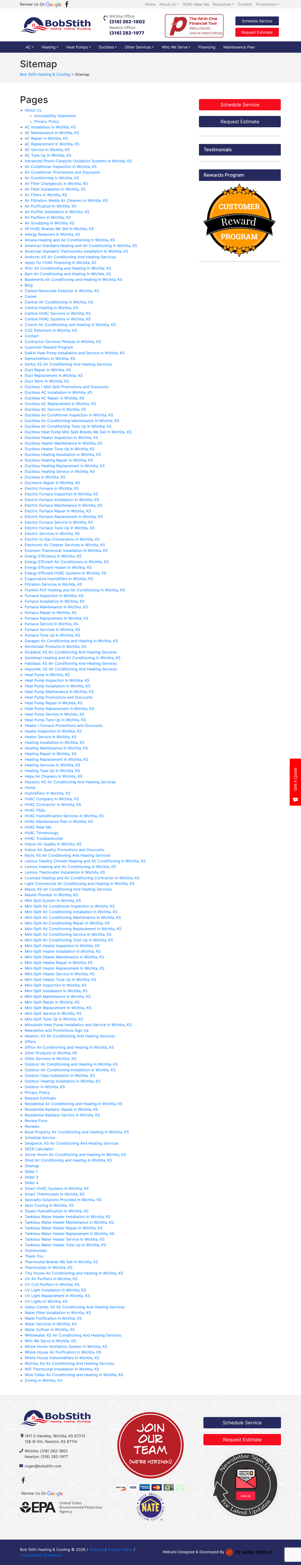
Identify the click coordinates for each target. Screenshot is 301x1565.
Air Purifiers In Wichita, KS (48, 217)
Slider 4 (31, 1182)
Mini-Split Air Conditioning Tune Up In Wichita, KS (69, 940)
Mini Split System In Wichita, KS (53, 900)
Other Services (138, 47)
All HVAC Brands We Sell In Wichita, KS (59, 228)
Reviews (32, 1126)
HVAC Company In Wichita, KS (52, 798)
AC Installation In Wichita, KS (50, 127)
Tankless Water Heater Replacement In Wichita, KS (69, 1233)
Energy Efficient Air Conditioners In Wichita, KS (67, 561)
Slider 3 (31, 1177)
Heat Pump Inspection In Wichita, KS (57, 680)
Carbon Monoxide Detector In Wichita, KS (62, 290)
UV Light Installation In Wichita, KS (55, 1290)
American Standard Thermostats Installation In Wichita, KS (76, 251)
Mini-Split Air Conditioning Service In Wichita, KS (68, 934)
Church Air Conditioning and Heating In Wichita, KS (70, 324)
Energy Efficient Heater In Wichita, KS (58, 567)
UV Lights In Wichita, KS (46, 1301)
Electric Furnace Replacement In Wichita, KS (64, 516)
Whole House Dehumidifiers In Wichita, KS (62, 1357)
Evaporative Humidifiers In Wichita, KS (59, 578)
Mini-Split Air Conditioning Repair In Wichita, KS (67, 923)
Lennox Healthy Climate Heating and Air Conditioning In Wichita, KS (85, 861)
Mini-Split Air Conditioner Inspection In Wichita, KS (70, 906)
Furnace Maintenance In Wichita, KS (56, 607)
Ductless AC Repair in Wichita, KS (54, 398)
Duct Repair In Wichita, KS (48, 369)
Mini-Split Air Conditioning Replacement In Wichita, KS (73, 928)
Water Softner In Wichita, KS (50, 1329)
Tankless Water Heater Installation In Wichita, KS (68, 1216)
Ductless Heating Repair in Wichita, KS (59, 460)
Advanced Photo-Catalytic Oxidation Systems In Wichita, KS (78, 161)
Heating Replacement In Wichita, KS (56, 759)
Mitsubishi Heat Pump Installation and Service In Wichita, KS (78, 1024)
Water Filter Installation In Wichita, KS (58, 1312)
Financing (206, 47)
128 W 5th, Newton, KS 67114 (51, 1441)
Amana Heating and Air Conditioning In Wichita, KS (70, 240)
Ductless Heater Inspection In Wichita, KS (61, 437)
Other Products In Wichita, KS (51, 1053)
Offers (30, 1041)
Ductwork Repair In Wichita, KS (52, 482)
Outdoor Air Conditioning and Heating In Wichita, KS (71, 1064)
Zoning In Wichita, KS (43, 1380)
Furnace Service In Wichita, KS (51, 623)
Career (31, 296)
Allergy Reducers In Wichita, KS (52, 234)
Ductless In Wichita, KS (45, 477)
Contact (32, 336)
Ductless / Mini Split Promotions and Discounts (66, 386)
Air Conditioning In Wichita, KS (52, 177)
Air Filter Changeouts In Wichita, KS (56, 183)
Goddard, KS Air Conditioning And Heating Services (71, 652)
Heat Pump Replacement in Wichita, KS (59, 708)
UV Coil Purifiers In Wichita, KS (52, 1284)
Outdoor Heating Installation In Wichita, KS (62, 1081)
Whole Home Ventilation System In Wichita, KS (66, 1346)
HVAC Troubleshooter (44, 838)
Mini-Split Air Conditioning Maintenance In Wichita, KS (73, 917)
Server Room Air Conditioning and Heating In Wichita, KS (75, 1154)
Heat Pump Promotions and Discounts (59, 697)
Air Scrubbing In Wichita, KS (49, 223)
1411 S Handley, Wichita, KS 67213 (55, 1436)
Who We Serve (175, 47)
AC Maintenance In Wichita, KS (52, 132)
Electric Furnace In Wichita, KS (52, 488)
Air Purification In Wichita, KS (50, 206)
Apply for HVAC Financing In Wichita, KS (60, 262)
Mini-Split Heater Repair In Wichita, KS (59, 962)
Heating (48, 47)
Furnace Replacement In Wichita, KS (56, 618)
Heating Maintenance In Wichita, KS (56, 748)
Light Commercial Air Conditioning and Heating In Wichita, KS (80, 883)
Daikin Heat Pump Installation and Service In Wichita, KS (75, 352)
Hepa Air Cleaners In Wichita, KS (53, 776)
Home (30, 787)
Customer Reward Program (49, 347)
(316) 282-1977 (126, 33)
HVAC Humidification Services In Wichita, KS (64, 815)
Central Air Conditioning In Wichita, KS (59, 302)
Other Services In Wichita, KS (50, 1058)
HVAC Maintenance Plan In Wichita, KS (59, 821)
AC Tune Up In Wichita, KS (48, 155)
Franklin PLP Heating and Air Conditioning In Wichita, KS (75, 590)
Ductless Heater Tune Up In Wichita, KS (60, 448)
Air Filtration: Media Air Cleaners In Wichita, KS (66, 200)
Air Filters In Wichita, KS (46, 194)
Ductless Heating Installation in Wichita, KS (63, 454)
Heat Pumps (77, 47)
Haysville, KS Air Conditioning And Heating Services (71, 669)
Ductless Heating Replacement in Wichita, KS (65, 465)
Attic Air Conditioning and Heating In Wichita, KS (68, 268)
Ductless (106, 47)
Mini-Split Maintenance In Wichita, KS (58, 996)
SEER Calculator (39, 1149)
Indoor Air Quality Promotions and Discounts (64, 849)
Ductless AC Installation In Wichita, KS (58, 392)
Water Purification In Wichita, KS (53, 1318)
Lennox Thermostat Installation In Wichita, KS (65, 872)
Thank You (34, 1256)
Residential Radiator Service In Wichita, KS (62, 1115)
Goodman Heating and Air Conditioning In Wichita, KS (72, 657)
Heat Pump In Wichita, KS (47, 674)
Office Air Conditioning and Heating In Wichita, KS (69, 1047)
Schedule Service (257, 21)
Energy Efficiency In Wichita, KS (53, 556)
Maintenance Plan (239, 47)
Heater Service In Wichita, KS (50, 736)
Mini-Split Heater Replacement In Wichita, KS (64, 968)
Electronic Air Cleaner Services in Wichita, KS (65, 544)
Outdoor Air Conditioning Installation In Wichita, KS (70, 1069)
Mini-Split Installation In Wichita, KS (56, 990)
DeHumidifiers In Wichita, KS (50, 358)
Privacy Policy (46, 121)
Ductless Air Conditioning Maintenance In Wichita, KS (72, 420)
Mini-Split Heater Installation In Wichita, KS (63, 951)
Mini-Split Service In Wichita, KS (53, 1013)
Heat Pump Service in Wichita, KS (54, 714)
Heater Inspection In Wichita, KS (53, 731)
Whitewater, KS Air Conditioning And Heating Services (73, 1335)
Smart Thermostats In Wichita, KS (54, 1194)
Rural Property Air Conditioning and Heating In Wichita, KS (77, 1132)
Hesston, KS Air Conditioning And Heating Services (70, 782)
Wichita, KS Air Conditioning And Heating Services (69, 1363)
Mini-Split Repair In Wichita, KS (52, 1002)
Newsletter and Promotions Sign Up (57, 1030)
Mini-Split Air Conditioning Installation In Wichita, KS (71, 911)
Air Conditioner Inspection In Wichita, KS (61, 166)
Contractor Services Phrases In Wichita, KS (63, 341)
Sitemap (32, 1165)
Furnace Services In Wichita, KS (52, 629)
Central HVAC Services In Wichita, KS (58, 313)
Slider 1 (31, 1171)
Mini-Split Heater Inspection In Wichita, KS (62, 945)
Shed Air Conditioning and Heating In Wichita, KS (68, 1160)
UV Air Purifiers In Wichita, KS (51, 1278)
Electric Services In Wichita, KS (52, 533)
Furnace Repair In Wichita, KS (50, 612)
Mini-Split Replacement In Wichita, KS (58, 1007)
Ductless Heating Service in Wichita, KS (60, 471)
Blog (29, 285)
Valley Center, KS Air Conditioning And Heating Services (75, 1307)
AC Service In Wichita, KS (47, 149)
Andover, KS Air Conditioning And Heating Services (70, 257)
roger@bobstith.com (43, 1466)
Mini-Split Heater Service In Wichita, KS (60, 974)
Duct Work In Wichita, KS (47, 381)
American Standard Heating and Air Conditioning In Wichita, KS (81, 245)
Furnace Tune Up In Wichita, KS (52, 635)
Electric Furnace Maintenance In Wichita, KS (63, 505)
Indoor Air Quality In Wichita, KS (53, 844)
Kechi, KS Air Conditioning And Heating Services (68, 855)
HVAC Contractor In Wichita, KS (53, 804)
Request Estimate (257, 32)
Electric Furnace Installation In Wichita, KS (62, 499)
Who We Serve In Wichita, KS (50, 1340)
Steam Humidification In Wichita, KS (56, 1211)
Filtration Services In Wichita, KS (53, 584)
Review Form (36, 1120)
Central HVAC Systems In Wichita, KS (58, 319)
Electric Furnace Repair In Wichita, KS (58, 511)
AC (28, 47)
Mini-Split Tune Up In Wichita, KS (54, 1019)
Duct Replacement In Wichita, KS (54, 375)
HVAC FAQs (35, 810)
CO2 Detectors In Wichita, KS (51, 330)
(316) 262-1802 (127, 21)
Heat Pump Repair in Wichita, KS (53, 703)
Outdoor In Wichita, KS (45, 1086)
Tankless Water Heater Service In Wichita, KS (64, 1239)
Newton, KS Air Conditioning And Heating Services (70, 1036)
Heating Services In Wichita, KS (52, 765)
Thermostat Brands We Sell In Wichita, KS (61, 1261)
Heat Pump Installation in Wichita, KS (57, 686)
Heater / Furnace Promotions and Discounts (64, 725)
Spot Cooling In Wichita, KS (49, 1205)
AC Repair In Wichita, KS (46, 138)
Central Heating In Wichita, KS (51, 307)
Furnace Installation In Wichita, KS (54, 601)
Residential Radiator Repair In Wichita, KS (61, 1109)
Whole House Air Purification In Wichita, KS (63, 1352)
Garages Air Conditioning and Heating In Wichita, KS (71, 640)
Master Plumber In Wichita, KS (51, 894)
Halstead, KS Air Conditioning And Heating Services (71, 663)
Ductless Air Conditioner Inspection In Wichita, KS (69, 415)
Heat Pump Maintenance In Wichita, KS (59, 691)
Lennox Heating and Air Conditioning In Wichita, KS (70, 866)
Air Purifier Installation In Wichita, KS (57, 211)
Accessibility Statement (55, 115)
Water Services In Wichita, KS (51, 1324)
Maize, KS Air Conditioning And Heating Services (68, 889)
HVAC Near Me (38, 827)
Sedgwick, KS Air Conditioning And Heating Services (72, 1143)
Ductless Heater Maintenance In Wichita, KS (63, 443)
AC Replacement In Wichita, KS (52, 144)
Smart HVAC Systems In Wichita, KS (57, 1188)
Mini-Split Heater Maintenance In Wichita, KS (64, 957)
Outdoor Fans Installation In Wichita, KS (60, 1075)
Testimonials (36, 1250)
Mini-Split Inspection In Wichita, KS (56, 985)
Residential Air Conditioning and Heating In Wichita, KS (73, 1103)
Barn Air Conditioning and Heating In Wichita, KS (68, 273)
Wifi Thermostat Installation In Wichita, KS (62, 1369)
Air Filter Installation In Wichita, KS (55, 189)
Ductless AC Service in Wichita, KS (55, 409)
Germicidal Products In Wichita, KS (55, 646)
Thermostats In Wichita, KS (48, 1267)
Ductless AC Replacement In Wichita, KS (60, 403)
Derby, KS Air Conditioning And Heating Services (68, 364)
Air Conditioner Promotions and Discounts (62, 172)
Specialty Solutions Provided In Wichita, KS (63, 1199)
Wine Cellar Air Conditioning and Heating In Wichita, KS (74, 1374)
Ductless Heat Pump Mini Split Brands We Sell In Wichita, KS (78, 432)
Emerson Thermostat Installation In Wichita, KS (66, 550)
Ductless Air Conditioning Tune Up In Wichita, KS (68, 426)
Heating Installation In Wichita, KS (54, 742)
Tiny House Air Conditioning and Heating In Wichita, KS (74, 1273)
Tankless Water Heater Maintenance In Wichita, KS (69, 1222)
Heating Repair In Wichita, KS (50, 753)
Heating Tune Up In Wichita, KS (52, 770)
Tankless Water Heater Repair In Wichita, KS (64, 1228)
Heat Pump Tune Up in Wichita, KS (55, 719)
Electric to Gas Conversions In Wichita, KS (62, 539)
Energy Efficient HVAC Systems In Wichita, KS (65, 573)
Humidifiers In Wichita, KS (47, 793)
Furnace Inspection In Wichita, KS (54, 595)
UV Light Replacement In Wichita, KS (57, 1295)
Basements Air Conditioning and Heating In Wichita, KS (73, 279)
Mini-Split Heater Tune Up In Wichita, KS (60, 979)
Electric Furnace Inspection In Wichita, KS (61, 494)
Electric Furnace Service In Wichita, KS (59, 522)
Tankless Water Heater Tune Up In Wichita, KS (65, 1244)
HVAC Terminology (41, 832)
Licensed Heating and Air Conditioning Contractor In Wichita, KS (82, 878)
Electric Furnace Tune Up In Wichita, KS (60, 528)
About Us (33, 110)
